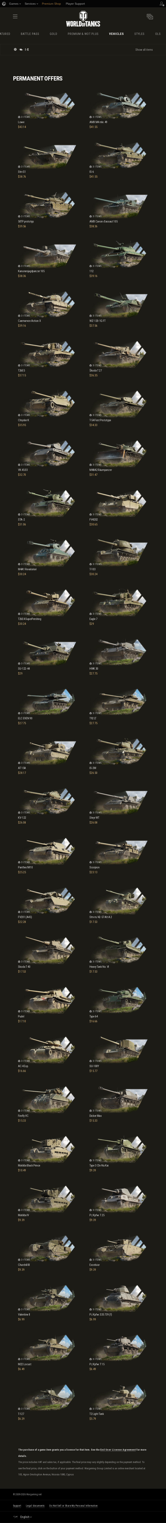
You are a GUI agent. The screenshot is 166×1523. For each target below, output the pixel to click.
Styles (139, 34)
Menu (15, 18)
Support (17, 1505)
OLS (158, 34)
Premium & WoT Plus (83, 34)
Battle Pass (30, 34)
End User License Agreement (118, 1449)
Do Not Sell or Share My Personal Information (73, 1505)
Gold (53, 34)
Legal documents (35, 1505)
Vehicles (116, 34)
